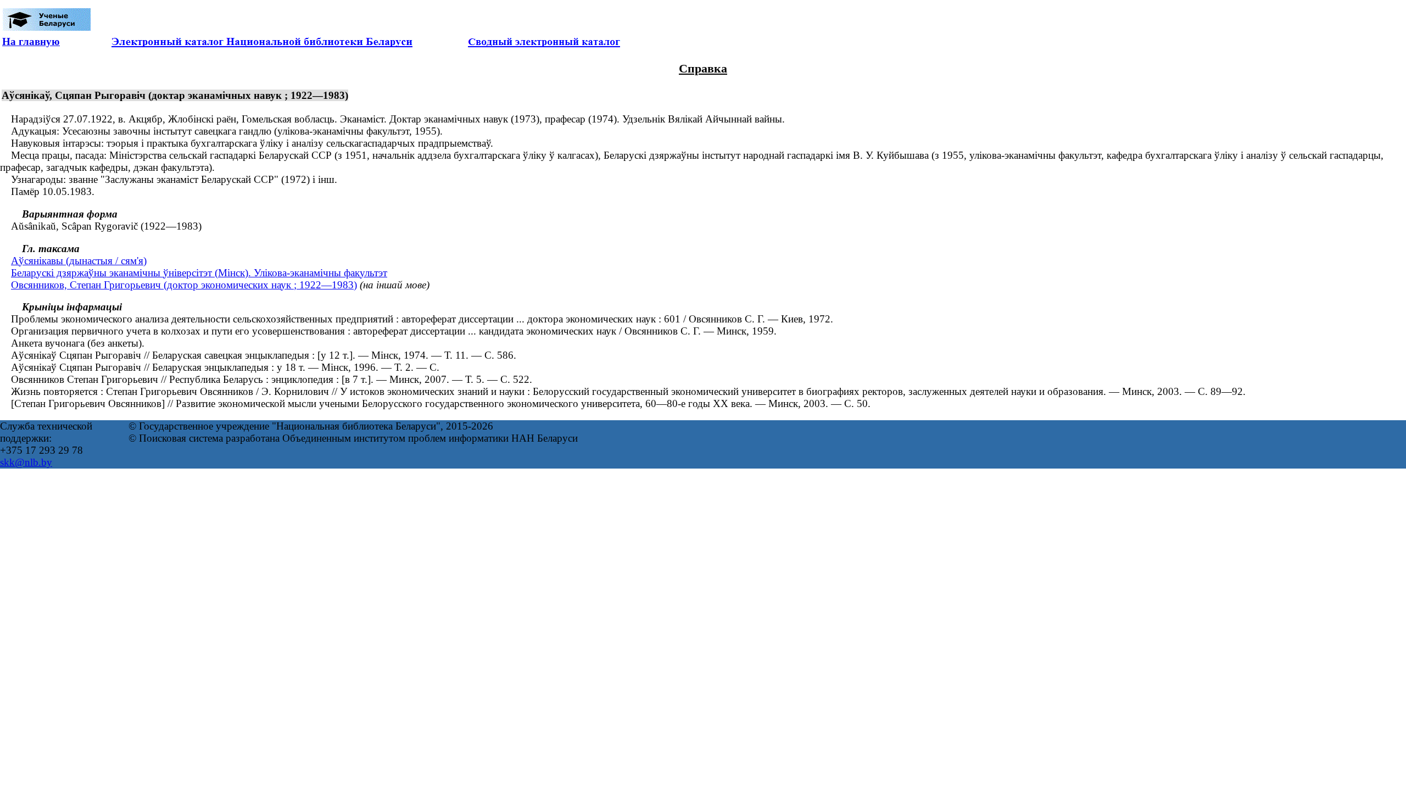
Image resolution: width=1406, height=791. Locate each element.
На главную (31, 41)
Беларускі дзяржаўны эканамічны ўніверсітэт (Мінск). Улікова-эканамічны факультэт (199, 272)
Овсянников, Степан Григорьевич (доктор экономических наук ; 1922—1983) (184, 285)
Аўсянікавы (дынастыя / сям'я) (79, 260)
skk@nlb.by (26, 462)
